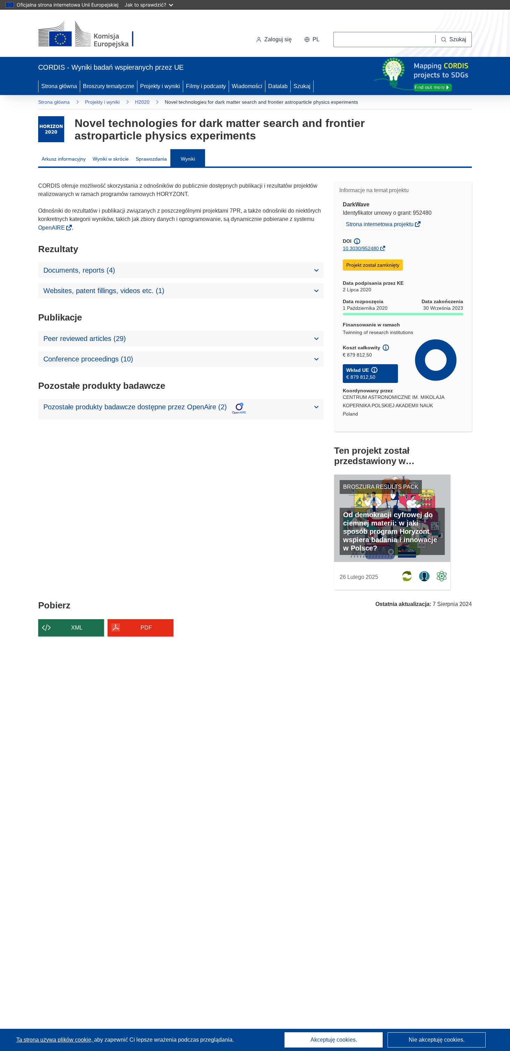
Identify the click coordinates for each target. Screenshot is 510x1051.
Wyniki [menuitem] (188, 159)
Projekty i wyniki (160, 86)
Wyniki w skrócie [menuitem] (111, 159)
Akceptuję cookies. (334, 1040)
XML (77, 628)
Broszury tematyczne (108, 86)
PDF (146, 628)
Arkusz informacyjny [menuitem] (64, 159)
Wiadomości (247, 86)
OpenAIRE (52, 228)
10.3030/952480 (361, 248)
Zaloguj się (278, 39)
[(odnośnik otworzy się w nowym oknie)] (94, 35)
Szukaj (302, 86)
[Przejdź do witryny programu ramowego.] (51, 129)
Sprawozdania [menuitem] (151, 159)
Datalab (278, 86)
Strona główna (59, 86)
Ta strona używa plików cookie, (55, 1040)
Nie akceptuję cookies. (437, 1040)
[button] (312, 39)
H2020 (142, 102)
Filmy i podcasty (206, 86)
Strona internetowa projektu (380, 225)
